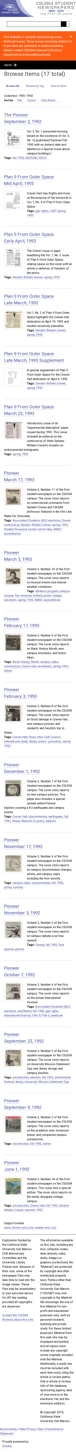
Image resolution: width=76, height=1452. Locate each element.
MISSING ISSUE (35, 158)
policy (40, 821)
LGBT (53, 211)
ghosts (19, 949)
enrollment (44, 666)
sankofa (50, 821)
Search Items (58, 85)
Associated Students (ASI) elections (36, 520)
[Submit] (63, 24)
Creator (31, 100)
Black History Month (26, 662)
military (37, 595)
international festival (17, 1015)
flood (32, 737)
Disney (39, 945)
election (35, 1077)
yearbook (57, 1015)
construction (12, 666)
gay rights (41, 211)
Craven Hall (28, 666)
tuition (8, 670)
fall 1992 (18, 158)
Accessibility (8, 1429)
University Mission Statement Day (47, 1082)
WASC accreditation (48, 600)
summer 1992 (34, 1210)
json (30, 1227)
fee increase (23, 595)
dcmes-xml (19, 1227)
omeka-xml (42, 1227)
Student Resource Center (20, 529)
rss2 (53, 1227)
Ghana (16, 821)
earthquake (55, 816)
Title (19, 100)
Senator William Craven (28, 277)
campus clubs (49, 662)
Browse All (12, 85)
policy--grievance (49, 741)
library (33, 741)
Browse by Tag (35, 85)
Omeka (6, 1446)
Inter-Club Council (48, 737)
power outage (52, 595)
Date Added (48, 100)
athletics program (46, 591)
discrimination (38, 816)
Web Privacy (28, 1429)
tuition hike (45, 529)
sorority (18, 887)
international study (16, 741)
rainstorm (10, 600)
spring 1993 (52, 277)
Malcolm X (28, 821)
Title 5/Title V (41, 1015)
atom (7, 1227)
